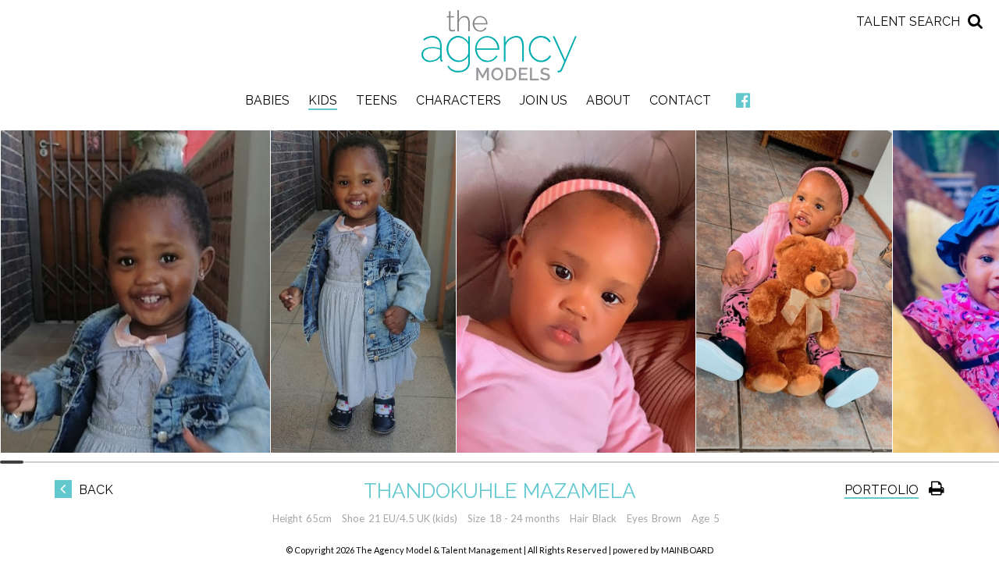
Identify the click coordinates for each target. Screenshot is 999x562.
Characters (458, 100)
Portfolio (881, 489)
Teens (376, 100)
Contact (680, 100)
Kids (322, 100)
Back (94, 489)
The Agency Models (499, 45)
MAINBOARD (687, 550)
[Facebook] (743, 101)
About (608, 100)
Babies (267, 100)
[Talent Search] (975, 20)
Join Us (543, 100)
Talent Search (908, 21)
